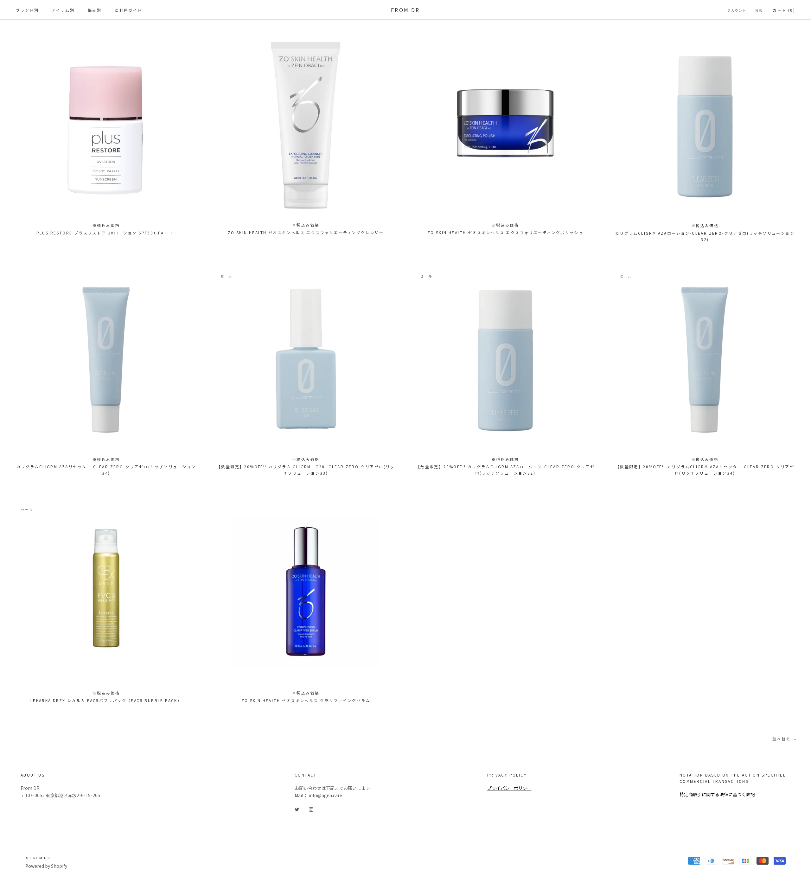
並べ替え (782, 738)
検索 (759, 10)
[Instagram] (311, 809)
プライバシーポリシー (509, 788)
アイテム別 (63, 10)
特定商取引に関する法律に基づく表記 (717, 794)
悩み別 (94, 10)
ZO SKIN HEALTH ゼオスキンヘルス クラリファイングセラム (305, 700)
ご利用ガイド (128, 10)
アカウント (736, 10)
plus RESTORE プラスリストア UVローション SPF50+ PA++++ (106, 232)
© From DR (37, 857)
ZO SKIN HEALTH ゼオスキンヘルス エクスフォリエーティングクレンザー (306, 232)
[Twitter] (297, 809)
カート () (784, 10)
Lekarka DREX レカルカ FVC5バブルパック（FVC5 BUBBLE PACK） (106, 700)
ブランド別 (27, 10)
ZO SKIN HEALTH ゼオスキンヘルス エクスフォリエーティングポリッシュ (505, 232)
